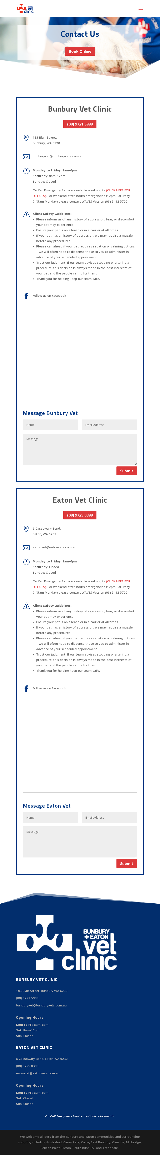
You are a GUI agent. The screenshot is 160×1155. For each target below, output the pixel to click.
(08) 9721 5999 (80, 124)
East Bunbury (100, 1142)
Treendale (110, 1148)
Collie (85, 1142)
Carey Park (71, 1142)
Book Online (80, 51)
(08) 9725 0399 (80, 515)
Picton (66, 1148)
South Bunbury (83, 1148)
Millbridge (133, 1142)
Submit (126, 470)
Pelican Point (50, 1148)
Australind (54, 1142)
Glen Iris (118, 1142)
